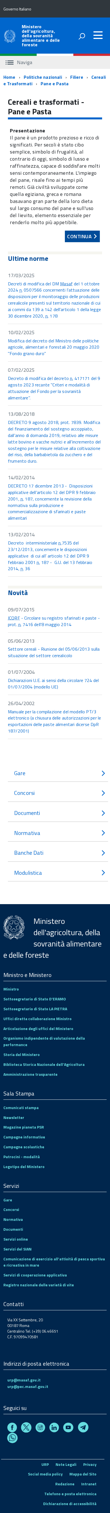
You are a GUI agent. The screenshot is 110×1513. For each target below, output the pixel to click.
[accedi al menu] (97, 35)
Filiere (76, 77)
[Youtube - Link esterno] (68, 1428)
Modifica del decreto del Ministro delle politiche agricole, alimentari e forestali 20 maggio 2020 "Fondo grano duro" (54, 347)
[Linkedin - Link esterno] (54, 1428)
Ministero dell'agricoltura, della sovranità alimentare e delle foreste (41, 35)
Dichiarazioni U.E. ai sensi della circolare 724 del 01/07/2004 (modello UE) (53, 683)
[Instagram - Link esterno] (40, 1428)
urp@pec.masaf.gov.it (27, 1386)
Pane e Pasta (55, 83)
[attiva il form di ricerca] (81, 36)
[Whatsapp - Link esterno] (12, 1439)
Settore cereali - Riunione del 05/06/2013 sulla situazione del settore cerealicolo (54, 652)
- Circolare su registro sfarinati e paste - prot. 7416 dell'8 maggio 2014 (54, 621)
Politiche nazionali (43, 77)
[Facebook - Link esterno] (12, 1428)
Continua (79, 235)
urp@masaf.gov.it (24, 1380)
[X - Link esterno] (26, 1428)
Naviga (24, 62)
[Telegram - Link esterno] (83, 1428)
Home (9, 77)
